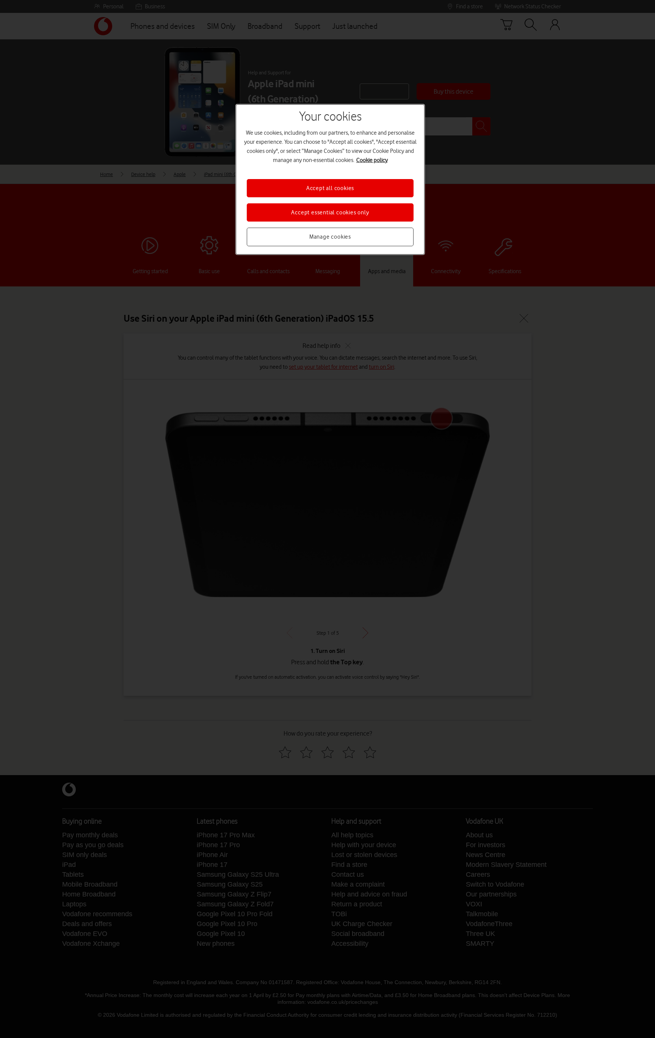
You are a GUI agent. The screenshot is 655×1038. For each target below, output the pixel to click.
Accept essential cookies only (330, 212)
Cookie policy (372, 160)
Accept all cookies (330, 188)
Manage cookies (330, 236)
